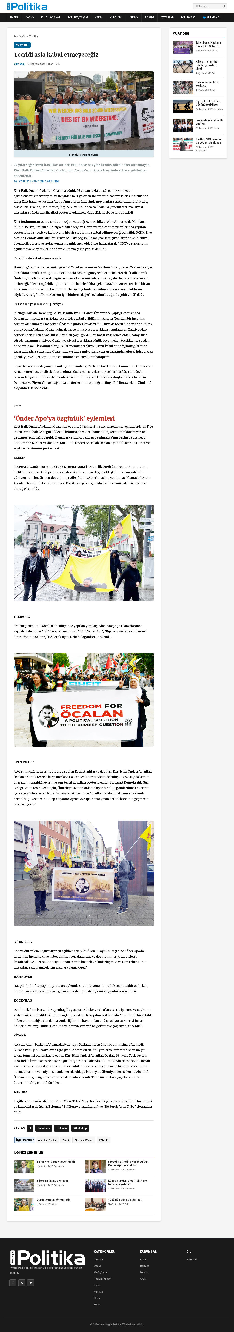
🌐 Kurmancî (211, 17)
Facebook (44, 1128)
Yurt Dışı (116, 17)
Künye (143, 1259)
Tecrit (65, 1140)
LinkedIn (62, 1128)
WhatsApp (80, 1128)
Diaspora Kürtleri (84, 1140)
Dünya (133, 17)
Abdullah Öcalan (47, 1140)
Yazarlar (167, 17)
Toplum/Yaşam (77, 17)
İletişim (144, 1272)
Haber (14, 17)
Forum (149, 17)
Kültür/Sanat (50, 17)
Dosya (29, 17)
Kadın (99, 17)
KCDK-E (103, 1140)
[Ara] (223, 6)
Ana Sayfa (19, 36)
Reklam (144, 1265)
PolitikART (188, 17)
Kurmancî (192, 1259)
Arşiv (143, 1278)
